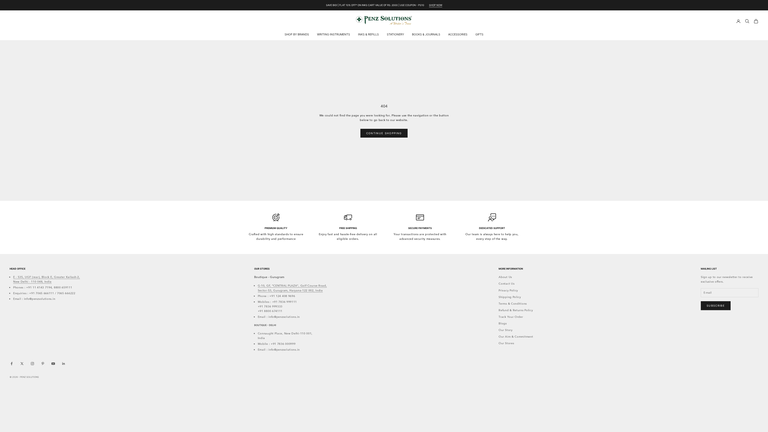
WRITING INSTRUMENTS (333, 34)
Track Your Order (511, 317)
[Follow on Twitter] (22, 364)
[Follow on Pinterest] (43, 364)
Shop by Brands (297, 34)
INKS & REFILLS (368, 34)
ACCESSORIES (457, 34)
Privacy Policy (508, 290)
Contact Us (506, 284)
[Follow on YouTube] (53, 364)
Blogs (503, 323)
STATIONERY (395, 34)
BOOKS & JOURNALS (426, 34)
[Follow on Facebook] (12, 364)
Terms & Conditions (513, 304)
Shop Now (435, 5)
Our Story (505, 330)
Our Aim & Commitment (516, 337)
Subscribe (716, 305)
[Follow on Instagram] (32, 364)
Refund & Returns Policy (516, 310)
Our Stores (506, 343)
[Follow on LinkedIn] (64, 364)
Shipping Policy (510, 297)
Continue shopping (384, 133)
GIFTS (479, 34)
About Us (505, 277)
